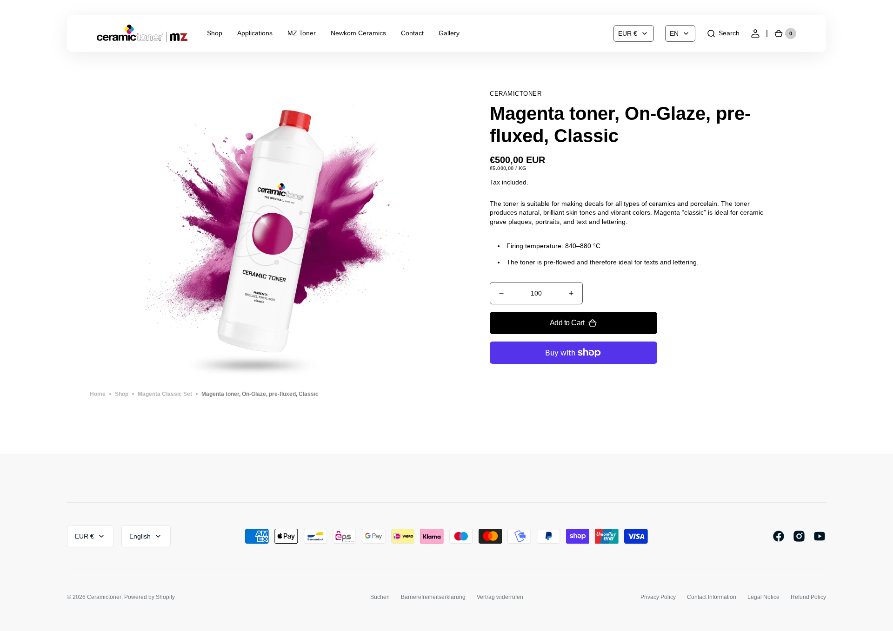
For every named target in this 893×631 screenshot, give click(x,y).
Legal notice (763, 597)
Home (98, 394)
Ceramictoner (104, 597)
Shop (121, 394)
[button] (723, 33)
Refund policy (808, 597)
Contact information (711, 597)
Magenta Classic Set (165, 394)
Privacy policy (658, 597)
